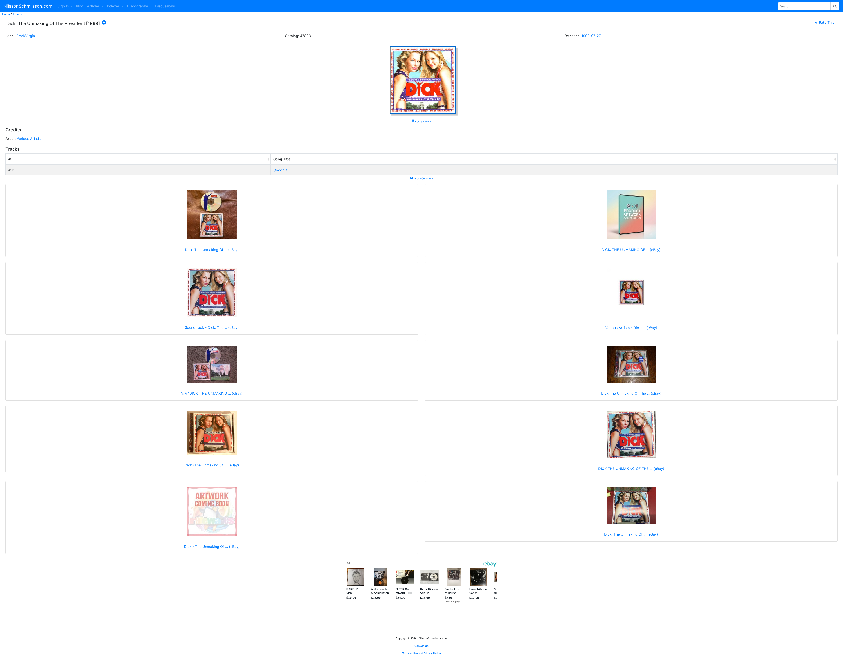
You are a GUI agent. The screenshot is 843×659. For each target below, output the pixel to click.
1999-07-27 (591, 36)
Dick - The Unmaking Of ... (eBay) (212, 546)
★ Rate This (824, 22)
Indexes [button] (114, 6)
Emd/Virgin (25, 36)
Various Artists (29, 138)
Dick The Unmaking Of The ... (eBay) (631, 393)
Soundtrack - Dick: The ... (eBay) (212, 327)
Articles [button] (94, 6)
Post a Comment (421, 178)
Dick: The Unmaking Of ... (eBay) (212, 249)
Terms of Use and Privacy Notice (421, 653)
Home (6, 14)
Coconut (280, 170)
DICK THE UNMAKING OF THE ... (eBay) (631, 468)
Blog (79, 6)
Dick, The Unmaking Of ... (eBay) (631, 534)
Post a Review (422, 121)
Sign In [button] (64, 6)
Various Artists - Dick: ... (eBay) (631, 327)
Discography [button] (138, 6)
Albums (18, 14)
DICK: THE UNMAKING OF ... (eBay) (631, 249)
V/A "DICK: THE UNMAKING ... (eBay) (212, 393)
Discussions (165, 6)
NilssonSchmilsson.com (28, 6)
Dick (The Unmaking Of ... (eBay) (212, 465)
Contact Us (421, 646)
